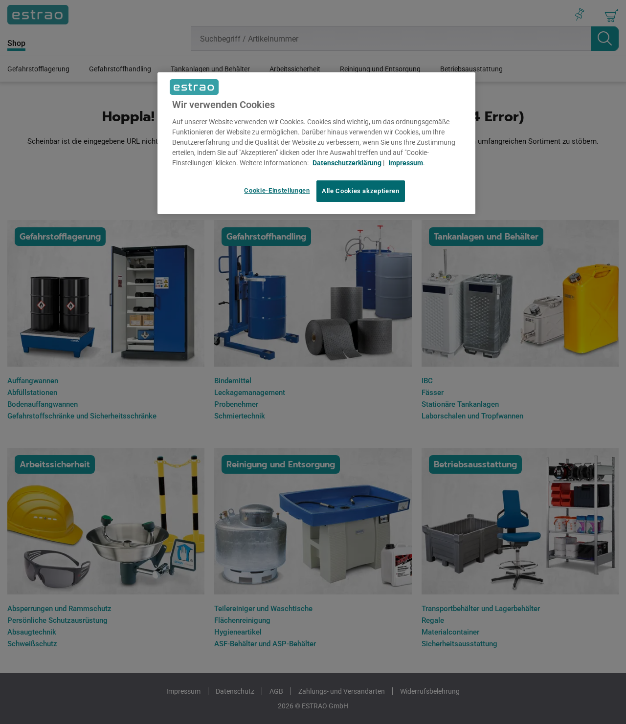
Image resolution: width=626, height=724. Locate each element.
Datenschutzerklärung (347, 163)
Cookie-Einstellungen (277, 190)
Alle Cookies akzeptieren (361, 191)
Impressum (405, 163)
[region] (316, 143)
